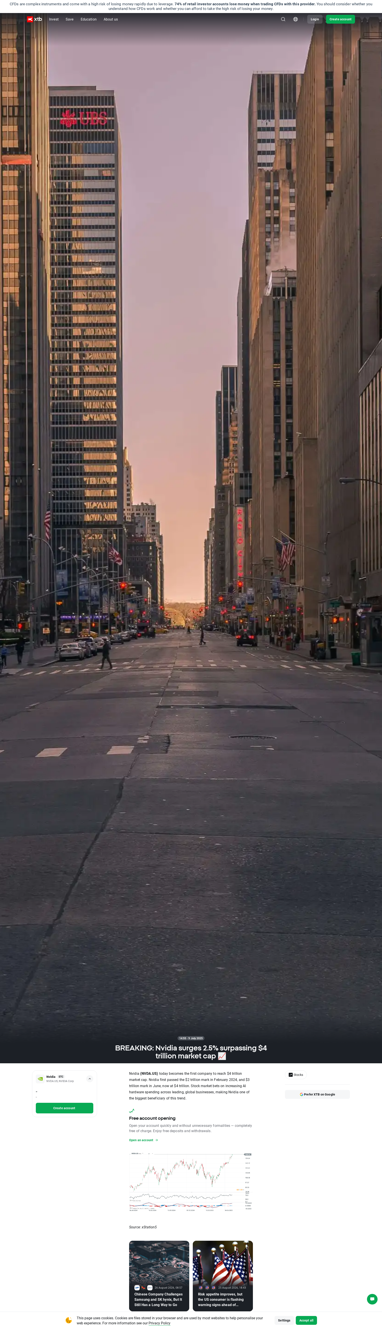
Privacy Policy (159, 1323)
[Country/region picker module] (295, 19)
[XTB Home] (34, 19)
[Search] (283, 19)
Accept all (306, 1320)
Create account (340, 19)
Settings (284, 1320)
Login (315, 19)
